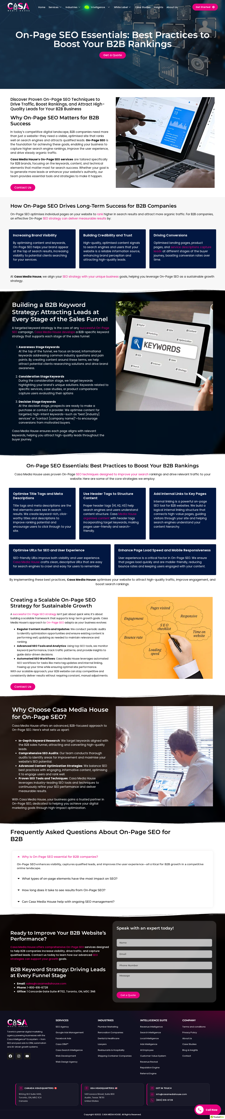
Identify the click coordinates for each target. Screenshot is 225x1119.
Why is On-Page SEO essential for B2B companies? (60, 857)
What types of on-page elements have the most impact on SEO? (69, 878)
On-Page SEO (55, 622)
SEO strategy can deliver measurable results (74, 218)
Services (53, 7)
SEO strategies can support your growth (54, 957)
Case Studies (143, 7)
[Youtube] (27, 1056)
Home (41, 7)
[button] (112, 856)
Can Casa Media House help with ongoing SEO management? (68, 901)
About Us (172, 7)
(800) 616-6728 (164, 1100)
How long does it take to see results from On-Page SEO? (63, 890)
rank (100, 214)
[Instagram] (18, 1056)
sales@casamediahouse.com (46, 983)
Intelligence (98, 7)
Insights (158, 7)
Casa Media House (26, 562)
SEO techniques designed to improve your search (112, 474)
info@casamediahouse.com (171, 1094)
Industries (71, 7)
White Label (121, 7)
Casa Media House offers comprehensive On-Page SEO (47, 947)
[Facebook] (10, 1056)
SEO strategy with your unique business (91, 277)
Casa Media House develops (54, 332)
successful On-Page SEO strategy (34, 614)
